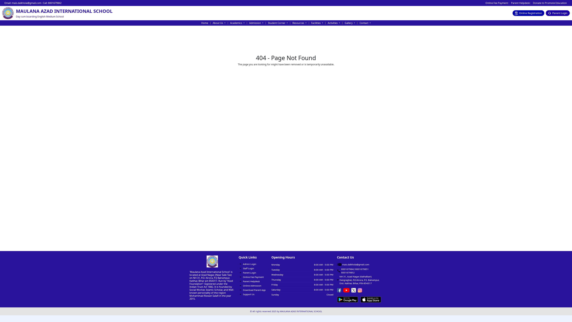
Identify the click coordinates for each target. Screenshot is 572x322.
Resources (298, 23)
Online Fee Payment (496, 3)
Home (204, 23)
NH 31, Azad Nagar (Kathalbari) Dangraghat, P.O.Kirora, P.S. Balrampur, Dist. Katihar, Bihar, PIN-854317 (359, 280)
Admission (255, 23)
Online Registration (530, 13)
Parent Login (560, 13)
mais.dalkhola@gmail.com (355, 264)
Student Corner (277, 23)
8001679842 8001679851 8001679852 (355, 271)
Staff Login (248, 268)
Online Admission (252, 285)
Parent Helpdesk (520, 3)
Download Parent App (254, 289)
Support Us (248, 294)
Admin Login (249, 264)
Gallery (349, 23)
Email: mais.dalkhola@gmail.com (22, 3)
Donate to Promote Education (550, 3)
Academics (236, 23)
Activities (333, 23)
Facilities (316, 23)
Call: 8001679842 (52, 3)
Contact (364, 23)
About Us (218, 23)
